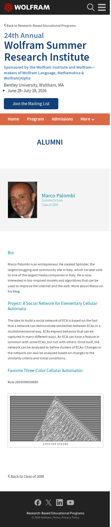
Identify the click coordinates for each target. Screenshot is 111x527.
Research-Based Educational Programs (55, 513)
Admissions (62, 119)
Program (35, 119)
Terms (56, 517)
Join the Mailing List (30, 103)
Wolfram (46, 517)
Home (13, 119)
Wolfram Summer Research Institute (46, 46)
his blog (14, 291)
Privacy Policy (70, 517)
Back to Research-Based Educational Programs (41, 25)
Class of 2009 (50, 205)
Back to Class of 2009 (27, 476)
